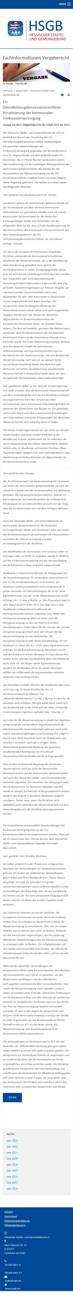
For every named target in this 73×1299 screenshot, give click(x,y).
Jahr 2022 (12, 1146)
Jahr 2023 (12, 1140)
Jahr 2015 (12, 1182)
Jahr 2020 (12, 1158)
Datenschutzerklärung (17, 1221)
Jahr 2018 (12, 1164)
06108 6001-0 (13, 1265)
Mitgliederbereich (14, 1225)
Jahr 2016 (12, 1176)
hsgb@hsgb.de (13, 1281)
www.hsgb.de (12, 1289)
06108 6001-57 (13, 1273)
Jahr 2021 (12, 1152)
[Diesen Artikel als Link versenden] (62, 95)
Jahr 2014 (12, 1188)
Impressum (10, 1216)
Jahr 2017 (12, 1170)
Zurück (12, 1097)
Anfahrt (8, 1212)
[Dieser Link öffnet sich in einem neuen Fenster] (69, 95)
